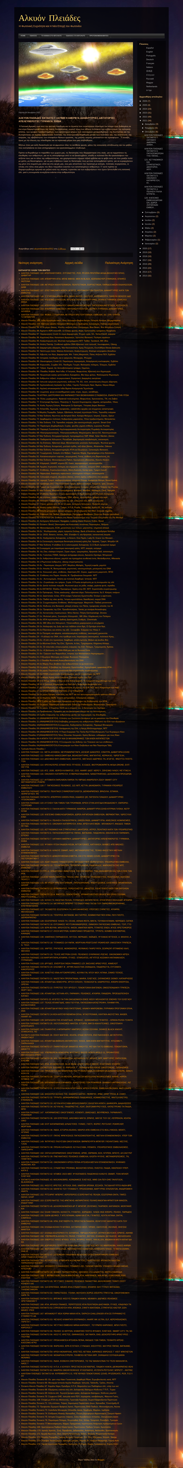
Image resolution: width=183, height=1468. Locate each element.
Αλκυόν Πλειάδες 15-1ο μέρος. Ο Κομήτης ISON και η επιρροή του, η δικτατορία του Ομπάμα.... (64, 708)
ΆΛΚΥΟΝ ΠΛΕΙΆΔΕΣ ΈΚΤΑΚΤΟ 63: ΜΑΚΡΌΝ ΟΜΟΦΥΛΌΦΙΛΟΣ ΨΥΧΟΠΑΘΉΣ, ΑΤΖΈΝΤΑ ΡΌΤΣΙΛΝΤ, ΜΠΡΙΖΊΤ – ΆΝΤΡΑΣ (77, 1370)
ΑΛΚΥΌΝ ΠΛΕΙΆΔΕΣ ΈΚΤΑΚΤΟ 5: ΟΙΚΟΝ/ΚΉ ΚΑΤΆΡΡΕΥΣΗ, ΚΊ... (153, 178)
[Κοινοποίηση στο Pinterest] (82, 248)
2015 (145, 268)
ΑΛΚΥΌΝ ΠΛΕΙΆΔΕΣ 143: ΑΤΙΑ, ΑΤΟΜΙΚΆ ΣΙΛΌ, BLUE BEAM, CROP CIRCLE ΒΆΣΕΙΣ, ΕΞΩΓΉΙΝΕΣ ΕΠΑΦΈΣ (70, 1064)
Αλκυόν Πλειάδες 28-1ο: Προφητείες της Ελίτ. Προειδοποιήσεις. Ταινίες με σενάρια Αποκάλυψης (64, 609)
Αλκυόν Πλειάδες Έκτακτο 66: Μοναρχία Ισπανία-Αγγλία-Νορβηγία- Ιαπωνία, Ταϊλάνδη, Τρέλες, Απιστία (67, 1383)
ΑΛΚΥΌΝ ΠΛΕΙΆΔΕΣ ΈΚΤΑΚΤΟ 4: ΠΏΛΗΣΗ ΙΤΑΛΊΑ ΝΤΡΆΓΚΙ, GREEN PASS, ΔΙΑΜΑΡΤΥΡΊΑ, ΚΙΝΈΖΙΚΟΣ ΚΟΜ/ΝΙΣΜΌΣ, (76, 820)
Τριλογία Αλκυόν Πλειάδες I (33, 749)
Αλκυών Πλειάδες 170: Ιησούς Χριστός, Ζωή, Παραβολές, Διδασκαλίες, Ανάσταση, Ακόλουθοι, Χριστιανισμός (69, 1430)
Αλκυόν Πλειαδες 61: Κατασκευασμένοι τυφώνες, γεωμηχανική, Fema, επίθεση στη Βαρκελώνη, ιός (65, 456)
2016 (145, 264)
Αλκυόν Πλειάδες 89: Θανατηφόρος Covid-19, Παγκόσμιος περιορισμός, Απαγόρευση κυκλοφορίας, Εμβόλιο (69, 361)
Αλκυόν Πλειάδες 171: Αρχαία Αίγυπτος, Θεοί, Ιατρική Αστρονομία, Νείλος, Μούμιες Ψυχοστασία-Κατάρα (67, 1434)
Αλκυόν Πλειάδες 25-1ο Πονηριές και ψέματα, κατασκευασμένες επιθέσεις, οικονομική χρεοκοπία (64, 633)
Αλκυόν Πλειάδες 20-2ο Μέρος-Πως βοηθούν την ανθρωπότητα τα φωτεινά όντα (57, 664)
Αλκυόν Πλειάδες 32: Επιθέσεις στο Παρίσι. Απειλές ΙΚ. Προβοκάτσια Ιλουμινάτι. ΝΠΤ (59, 575)
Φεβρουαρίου (151, 240)
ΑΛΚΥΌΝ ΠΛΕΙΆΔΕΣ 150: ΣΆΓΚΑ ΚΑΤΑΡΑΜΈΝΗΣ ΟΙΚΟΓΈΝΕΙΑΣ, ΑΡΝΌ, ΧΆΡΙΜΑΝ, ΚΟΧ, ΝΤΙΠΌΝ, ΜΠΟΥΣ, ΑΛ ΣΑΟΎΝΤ (76, 1153)
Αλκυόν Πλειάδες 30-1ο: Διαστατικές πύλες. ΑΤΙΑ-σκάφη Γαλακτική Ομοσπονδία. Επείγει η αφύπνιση (66, 596)
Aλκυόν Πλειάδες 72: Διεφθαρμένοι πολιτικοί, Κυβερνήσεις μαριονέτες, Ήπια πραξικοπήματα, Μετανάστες (68, 419)
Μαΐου (148, 228)
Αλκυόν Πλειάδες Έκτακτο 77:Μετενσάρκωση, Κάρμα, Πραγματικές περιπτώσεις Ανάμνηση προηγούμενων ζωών (71, 1423)
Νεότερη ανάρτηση (30, 262)
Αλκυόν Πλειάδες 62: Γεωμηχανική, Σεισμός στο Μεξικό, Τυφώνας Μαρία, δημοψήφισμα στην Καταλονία (67, 453)
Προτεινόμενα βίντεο (98, 36)
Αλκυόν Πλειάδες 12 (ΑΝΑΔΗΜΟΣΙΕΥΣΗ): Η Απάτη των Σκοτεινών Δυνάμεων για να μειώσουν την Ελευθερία (70, 718)
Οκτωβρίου (150, 132)
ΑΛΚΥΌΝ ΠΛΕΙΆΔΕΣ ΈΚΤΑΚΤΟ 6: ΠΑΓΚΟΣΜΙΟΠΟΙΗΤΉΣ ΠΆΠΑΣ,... (153, 152)
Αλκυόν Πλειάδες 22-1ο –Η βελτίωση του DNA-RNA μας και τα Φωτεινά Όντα (55, 650)
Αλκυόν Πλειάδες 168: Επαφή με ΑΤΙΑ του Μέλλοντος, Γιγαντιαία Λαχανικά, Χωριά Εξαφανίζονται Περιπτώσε (69, 1400)
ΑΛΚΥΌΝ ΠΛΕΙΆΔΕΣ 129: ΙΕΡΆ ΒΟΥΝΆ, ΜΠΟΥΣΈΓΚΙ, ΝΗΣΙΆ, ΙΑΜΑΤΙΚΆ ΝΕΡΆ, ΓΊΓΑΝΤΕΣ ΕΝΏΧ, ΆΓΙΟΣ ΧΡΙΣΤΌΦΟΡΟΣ (76, 927)
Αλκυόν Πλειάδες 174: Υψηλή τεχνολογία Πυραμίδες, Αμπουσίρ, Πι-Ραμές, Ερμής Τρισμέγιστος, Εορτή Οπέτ (69, 1444)
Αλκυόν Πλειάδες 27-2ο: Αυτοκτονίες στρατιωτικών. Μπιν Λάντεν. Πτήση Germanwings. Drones (64, 613)
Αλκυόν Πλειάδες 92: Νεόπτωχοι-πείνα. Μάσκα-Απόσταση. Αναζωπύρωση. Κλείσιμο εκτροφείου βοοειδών (68, 351)
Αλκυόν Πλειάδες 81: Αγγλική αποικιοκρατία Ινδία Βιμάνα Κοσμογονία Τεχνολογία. (57, 388)
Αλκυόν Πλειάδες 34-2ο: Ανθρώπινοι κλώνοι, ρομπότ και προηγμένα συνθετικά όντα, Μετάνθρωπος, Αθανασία (70, 558)
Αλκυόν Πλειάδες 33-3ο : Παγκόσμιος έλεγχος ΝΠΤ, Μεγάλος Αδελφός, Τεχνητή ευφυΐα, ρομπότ (63, 565)
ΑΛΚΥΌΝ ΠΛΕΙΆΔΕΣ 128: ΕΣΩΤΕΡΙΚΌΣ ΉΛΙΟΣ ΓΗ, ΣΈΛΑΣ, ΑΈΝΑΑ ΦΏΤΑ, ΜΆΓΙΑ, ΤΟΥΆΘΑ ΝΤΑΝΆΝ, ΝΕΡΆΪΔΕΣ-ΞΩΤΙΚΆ (77, 921)
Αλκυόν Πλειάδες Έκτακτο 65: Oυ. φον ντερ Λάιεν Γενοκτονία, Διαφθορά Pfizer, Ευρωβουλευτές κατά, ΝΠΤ (68, 1379)
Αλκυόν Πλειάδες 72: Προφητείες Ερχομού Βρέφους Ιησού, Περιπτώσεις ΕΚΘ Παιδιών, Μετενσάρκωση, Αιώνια (70, 1406)
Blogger (101, 1460)
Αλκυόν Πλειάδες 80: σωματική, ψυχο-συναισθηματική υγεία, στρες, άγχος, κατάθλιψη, (60, 392)
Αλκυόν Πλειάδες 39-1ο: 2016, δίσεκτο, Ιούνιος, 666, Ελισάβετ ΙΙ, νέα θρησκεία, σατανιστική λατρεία (65, 534)
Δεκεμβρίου (150, 124)
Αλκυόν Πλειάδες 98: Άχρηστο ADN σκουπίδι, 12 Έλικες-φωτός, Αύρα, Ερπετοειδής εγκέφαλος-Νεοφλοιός (68, 331)
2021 (145, 120)
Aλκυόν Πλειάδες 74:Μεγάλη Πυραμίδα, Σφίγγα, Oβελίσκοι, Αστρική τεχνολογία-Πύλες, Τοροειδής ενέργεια (68, 412)
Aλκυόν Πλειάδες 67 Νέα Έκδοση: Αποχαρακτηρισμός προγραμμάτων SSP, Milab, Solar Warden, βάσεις (67, 436)
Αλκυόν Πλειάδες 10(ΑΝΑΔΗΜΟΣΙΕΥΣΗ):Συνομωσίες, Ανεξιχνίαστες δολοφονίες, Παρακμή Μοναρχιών (67, 725)
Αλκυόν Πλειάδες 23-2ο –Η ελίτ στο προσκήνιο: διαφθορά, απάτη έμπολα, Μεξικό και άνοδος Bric (64, 640)
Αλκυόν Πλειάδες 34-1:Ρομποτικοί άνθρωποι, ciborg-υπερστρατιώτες (52, 562)
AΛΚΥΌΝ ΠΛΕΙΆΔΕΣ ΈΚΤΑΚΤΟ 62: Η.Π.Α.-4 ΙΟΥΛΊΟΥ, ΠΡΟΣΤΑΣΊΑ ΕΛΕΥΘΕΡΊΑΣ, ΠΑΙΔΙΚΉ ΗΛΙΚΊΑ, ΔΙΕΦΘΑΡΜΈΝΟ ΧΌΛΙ (77, 1367)
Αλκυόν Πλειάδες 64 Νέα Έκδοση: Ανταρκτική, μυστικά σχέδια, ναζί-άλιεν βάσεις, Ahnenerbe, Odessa (66, 446)
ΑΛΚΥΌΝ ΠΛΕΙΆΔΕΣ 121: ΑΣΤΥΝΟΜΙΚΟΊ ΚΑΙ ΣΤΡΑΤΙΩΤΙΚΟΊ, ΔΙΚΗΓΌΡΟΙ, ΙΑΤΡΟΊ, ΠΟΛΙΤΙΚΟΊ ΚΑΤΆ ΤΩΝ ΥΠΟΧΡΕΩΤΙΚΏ (77, 829)
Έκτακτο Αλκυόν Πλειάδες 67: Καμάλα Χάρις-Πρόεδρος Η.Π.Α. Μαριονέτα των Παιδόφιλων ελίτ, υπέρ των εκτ (70, 1386)
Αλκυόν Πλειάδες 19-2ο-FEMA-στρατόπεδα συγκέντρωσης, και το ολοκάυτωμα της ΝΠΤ (60, 674)
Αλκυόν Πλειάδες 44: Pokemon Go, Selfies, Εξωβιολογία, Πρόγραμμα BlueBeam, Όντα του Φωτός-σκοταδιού (70, 514)
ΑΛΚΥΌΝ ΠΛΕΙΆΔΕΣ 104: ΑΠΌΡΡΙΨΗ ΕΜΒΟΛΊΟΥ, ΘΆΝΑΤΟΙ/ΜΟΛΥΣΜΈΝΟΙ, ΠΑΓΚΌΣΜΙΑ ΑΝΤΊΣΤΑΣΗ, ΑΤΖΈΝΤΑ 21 (74, 305)
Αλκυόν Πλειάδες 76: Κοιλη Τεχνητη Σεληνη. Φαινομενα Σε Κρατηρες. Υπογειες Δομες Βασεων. (63, 405)
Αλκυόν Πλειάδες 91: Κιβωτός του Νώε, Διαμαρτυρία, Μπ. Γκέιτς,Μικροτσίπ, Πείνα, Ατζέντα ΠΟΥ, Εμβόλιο (68, 354)
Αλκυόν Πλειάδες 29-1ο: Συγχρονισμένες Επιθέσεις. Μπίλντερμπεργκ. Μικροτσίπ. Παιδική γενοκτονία (66, 602)
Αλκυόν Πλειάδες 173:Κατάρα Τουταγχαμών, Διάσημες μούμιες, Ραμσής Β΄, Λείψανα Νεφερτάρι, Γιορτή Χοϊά (70, 1440)
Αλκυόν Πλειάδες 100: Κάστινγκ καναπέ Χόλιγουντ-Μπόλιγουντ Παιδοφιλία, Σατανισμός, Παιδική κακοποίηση (70, 324)
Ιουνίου (148, 224)
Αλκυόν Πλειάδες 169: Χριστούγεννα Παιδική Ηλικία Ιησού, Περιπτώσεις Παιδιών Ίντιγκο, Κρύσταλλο (66, 1427)
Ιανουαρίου (150, 243)
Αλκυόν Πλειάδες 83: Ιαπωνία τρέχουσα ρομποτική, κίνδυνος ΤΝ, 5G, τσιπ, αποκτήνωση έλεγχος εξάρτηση (69, 382)
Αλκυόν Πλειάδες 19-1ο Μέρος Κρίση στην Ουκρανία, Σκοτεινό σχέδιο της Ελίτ (56, 677)
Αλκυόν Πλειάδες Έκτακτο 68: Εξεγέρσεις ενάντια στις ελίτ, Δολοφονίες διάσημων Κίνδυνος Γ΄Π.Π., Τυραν (68, 1389)
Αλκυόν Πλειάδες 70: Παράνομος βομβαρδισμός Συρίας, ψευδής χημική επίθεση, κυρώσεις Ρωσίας (65, 426)
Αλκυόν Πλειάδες (49, 18)
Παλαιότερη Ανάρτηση (119, 262)
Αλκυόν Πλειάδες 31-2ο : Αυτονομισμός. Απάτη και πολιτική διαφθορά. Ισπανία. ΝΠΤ (59, 579)
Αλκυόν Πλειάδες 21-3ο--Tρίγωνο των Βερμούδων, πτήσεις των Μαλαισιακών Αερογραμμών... (63, 653)
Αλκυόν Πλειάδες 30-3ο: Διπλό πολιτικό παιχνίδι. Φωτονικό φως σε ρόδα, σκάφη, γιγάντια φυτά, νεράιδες (68, 585)
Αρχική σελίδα (74, 262)
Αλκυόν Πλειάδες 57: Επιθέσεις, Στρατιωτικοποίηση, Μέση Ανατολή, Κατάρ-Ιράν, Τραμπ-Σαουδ (64, 470)
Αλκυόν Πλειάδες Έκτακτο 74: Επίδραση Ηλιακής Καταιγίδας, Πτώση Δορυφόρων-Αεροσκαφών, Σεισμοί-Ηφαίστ (71, 1413)
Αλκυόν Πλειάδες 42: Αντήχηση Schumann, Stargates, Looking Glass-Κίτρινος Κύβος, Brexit (62, 521)
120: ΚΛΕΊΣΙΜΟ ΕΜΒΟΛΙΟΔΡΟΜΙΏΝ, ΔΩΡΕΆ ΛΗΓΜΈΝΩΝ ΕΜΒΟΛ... (153, 203)
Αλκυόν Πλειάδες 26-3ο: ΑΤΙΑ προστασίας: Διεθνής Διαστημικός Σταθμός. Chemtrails (59, 619)
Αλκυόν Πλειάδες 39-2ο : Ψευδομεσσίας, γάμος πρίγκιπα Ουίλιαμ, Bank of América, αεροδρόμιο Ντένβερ (68, 531)
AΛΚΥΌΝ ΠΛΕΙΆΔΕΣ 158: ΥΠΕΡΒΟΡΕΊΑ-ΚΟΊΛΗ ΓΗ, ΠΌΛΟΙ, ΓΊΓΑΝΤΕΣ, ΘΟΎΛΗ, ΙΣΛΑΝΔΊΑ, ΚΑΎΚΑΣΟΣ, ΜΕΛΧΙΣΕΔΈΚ (76, 1236)
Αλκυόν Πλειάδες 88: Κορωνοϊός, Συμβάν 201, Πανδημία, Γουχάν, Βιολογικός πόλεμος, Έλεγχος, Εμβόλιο (68, 365)
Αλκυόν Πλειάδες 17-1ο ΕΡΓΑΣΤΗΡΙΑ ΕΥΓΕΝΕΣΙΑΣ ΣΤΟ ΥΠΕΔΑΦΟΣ (52, 691)
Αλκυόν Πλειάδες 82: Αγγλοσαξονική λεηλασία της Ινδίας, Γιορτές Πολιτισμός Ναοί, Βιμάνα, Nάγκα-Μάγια (68, 385)
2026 (145, 101)
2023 (145, 113)
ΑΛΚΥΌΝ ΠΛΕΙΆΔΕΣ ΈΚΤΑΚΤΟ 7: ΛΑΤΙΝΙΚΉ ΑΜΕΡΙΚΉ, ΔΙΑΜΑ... (153, 140)
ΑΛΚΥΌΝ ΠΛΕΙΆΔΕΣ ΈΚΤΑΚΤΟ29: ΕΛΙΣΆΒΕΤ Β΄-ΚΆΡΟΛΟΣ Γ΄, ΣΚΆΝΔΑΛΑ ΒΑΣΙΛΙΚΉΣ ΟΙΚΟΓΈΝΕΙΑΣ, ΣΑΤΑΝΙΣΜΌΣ (75, 1067)
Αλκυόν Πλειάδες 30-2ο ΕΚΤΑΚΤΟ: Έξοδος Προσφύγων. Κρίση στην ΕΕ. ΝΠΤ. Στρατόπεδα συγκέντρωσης (69, 589)
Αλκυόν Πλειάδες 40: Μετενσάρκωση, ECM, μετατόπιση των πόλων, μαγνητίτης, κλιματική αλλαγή (65, 528)
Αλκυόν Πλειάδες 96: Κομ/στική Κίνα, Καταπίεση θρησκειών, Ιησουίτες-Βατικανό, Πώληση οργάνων (65, 337)
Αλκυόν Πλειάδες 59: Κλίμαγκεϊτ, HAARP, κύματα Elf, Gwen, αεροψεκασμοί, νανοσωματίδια (61, 463)
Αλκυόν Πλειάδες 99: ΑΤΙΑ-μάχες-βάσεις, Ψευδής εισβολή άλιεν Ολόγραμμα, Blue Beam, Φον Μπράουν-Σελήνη (71, 327)
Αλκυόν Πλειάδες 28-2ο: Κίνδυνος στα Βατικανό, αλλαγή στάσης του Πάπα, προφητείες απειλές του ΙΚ (67, 606)
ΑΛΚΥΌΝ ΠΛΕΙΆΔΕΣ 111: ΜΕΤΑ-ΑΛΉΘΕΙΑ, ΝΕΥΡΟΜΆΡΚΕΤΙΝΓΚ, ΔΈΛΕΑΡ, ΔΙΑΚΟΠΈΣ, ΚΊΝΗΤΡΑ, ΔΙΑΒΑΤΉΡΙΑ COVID (75, 752)
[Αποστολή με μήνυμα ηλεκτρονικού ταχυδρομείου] (71, 248)
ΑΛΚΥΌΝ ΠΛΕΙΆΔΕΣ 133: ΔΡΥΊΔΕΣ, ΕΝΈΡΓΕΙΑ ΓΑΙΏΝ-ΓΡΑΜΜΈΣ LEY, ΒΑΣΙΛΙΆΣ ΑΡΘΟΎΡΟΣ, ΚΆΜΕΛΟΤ (69, 963)
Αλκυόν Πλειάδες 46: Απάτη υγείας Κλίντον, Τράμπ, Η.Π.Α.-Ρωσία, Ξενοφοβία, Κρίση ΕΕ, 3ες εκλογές (66, 507)
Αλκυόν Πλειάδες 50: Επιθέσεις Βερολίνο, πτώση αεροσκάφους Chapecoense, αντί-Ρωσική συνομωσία (67, 494)
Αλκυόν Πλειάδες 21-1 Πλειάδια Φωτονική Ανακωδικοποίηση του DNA (52, 660)
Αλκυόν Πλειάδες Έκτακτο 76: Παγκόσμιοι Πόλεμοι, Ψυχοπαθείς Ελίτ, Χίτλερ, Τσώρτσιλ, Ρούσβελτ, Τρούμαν (69, 1420)
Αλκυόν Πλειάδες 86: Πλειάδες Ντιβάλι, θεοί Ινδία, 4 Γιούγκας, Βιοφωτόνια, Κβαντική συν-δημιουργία (66, 371)
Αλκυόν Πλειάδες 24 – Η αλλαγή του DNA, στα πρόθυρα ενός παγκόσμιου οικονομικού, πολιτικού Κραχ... (68, 636)
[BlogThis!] (74, 248)
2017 (145, 260)
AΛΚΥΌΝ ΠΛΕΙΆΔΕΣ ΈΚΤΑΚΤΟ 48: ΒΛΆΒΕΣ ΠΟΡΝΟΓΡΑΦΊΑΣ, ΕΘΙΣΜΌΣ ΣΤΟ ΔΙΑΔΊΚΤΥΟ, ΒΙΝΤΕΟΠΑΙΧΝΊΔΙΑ (71, 1272)
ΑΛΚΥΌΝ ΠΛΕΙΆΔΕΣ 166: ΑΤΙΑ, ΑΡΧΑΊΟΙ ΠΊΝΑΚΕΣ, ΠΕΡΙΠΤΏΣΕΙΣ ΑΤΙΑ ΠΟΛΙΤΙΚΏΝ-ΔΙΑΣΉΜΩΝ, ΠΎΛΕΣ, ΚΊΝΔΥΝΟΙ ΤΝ (76, 1304)
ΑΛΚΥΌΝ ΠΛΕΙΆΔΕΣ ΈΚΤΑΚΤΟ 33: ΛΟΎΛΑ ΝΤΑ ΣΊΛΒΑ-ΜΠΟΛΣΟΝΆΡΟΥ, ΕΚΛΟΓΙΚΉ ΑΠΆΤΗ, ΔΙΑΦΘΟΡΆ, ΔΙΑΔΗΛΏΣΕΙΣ (76, 1103)
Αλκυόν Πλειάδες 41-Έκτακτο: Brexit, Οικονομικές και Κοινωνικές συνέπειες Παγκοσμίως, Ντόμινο (64, 524)
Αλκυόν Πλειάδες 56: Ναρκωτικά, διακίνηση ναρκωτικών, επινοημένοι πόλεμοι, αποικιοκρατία (62, 473)
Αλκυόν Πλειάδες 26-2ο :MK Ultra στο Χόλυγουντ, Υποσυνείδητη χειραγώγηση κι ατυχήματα (62, 623)
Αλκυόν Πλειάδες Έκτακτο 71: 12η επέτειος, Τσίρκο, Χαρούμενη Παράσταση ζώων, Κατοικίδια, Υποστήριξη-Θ (70, 1403)
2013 (145, 276)
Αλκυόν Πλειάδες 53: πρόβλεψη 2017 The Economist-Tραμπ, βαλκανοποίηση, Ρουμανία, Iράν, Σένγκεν (67, 484)
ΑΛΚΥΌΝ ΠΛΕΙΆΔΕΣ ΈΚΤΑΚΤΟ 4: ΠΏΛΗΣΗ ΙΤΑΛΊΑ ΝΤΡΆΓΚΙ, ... (153, 190)
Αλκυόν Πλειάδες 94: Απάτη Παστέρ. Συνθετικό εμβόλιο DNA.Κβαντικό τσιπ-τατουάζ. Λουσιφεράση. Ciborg (69, 344)
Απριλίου (149, 232)
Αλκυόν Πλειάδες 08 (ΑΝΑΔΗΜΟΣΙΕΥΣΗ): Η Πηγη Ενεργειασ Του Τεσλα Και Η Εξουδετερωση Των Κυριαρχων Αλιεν (73, 732)
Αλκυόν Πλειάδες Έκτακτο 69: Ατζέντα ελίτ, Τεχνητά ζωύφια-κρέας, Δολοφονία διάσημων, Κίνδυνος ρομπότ (68, 1393)
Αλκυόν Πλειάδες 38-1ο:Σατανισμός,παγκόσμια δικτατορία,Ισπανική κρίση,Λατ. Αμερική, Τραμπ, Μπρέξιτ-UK (69, 541)
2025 (145, 105)
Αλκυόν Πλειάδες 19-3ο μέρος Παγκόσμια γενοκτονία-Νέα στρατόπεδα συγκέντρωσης (59, 670)
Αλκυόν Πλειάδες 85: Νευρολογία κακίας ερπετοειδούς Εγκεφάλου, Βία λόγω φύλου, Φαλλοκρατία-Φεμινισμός (70, 375)
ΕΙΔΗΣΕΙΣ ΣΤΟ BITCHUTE (75, 36)
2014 (145, 272)
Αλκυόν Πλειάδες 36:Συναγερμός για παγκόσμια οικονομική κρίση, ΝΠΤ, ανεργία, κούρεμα (61, 548)
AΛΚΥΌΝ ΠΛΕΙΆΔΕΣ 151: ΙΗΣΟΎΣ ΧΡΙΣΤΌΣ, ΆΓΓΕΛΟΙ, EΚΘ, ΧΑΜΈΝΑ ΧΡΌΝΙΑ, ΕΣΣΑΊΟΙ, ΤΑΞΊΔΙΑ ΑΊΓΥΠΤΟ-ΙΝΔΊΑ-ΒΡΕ (76, 1185)
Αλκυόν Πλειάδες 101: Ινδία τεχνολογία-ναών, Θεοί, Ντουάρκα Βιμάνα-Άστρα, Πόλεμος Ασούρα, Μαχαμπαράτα (70, 320)
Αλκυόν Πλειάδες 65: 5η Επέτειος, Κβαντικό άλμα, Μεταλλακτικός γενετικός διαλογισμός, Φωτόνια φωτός (68, 443)
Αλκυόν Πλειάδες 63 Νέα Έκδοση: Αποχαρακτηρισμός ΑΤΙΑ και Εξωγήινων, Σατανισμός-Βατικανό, (64, 450)
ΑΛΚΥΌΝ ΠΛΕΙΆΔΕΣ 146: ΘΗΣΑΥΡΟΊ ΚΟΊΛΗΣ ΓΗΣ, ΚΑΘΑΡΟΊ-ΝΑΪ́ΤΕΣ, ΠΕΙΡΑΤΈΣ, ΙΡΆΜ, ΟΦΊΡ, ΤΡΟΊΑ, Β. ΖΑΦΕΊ (73, 1094)
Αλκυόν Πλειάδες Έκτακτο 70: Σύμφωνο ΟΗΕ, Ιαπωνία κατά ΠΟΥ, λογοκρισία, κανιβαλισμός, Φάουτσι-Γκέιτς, (70, 1396)
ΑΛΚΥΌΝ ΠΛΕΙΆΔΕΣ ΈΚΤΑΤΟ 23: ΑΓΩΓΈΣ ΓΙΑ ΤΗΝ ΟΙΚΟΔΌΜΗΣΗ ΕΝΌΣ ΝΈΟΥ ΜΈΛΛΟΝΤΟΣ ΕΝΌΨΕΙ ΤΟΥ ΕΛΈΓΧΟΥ (76, 999)
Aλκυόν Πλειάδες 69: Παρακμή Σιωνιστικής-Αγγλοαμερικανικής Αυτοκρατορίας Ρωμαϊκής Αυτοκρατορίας (67, 429)
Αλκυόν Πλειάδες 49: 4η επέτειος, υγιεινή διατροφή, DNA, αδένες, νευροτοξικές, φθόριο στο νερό (64, 497)
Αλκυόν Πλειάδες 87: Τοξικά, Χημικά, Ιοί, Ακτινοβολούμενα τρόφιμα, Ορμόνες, (55, 368)
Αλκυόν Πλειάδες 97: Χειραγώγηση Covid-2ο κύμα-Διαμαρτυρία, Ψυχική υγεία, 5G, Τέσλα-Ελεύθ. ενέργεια (68, 334)
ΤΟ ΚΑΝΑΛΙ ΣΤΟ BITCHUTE (51, 36)
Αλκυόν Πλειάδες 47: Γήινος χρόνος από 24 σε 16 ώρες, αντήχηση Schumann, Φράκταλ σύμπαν (64, 504)
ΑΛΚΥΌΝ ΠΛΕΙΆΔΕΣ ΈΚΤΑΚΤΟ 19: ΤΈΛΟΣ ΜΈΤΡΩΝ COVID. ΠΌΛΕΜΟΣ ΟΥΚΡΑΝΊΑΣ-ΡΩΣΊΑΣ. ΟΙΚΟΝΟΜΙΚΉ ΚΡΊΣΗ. (75, 954)
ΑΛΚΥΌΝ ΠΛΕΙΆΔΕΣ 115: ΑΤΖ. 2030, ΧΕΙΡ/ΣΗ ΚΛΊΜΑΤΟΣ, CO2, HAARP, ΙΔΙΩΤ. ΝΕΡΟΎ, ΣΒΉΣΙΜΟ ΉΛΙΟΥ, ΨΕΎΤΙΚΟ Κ (76, 770)
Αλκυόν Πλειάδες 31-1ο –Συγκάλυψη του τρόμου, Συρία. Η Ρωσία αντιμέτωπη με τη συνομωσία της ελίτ (67, 582)
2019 (145, 252)
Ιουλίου (148, 220)
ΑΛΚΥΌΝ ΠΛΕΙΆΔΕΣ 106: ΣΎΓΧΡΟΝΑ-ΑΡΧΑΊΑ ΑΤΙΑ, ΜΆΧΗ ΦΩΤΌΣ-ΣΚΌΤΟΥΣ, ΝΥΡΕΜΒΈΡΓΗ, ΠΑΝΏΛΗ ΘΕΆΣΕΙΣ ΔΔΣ (76, 296)
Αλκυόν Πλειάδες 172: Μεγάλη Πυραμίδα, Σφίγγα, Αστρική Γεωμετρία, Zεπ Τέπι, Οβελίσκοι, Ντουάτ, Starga (69, 1437)
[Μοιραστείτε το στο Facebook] (80, 248)
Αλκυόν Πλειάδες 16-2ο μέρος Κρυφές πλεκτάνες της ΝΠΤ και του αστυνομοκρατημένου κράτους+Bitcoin (68, 694)
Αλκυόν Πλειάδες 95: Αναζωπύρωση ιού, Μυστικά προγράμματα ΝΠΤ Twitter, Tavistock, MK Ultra (64, 341)
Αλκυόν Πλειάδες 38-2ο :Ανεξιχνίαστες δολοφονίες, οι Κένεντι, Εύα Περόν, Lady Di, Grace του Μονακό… (68, 538)
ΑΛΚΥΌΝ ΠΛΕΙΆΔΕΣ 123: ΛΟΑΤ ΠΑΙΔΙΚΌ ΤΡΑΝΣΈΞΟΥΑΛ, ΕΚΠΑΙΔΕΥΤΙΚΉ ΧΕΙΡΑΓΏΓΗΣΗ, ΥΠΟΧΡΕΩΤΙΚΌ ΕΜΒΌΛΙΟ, (75, 862)
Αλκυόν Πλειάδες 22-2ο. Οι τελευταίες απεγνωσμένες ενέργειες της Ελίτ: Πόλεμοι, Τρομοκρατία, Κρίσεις (67, 647)
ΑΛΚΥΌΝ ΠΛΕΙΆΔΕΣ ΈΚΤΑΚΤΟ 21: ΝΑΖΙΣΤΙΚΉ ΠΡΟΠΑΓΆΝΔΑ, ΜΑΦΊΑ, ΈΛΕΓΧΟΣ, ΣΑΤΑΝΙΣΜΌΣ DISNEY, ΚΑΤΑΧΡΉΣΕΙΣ (77, 978)
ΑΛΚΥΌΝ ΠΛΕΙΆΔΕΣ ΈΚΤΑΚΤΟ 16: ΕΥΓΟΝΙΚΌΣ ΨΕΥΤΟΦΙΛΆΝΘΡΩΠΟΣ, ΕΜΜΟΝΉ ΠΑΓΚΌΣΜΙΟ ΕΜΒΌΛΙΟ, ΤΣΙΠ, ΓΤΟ (76, 924)
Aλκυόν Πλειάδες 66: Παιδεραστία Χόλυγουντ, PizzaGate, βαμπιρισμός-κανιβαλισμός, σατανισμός (65, 439)
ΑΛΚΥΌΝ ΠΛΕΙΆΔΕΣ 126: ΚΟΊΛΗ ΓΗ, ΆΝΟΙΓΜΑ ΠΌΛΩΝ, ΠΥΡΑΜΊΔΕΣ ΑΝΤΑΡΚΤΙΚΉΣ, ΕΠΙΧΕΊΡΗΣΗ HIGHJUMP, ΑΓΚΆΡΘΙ (76, 900)
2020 (145, 248)
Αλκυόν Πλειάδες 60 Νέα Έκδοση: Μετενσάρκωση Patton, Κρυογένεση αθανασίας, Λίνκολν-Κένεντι (65, 460)
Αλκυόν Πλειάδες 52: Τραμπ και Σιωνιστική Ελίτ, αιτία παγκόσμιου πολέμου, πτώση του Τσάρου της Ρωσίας (69, 487)
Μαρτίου (149, 236)
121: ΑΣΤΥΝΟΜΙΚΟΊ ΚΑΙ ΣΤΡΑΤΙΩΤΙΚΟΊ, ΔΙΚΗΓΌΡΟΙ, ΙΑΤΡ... (153, 164)
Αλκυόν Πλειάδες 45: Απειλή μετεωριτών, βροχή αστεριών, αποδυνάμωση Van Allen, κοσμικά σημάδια (66, 511)
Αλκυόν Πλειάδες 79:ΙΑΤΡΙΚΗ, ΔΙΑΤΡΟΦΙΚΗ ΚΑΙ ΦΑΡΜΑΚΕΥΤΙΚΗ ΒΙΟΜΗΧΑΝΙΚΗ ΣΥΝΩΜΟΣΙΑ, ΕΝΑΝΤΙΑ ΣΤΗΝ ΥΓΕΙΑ (75, 395)
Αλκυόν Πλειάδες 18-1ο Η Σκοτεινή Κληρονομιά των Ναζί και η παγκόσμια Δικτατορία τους (61, 684)
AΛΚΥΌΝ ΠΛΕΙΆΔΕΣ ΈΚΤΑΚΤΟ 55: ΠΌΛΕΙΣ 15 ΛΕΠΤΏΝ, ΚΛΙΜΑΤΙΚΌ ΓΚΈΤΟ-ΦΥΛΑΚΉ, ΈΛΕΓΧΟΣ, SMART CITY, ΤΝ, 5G (76, 1331)
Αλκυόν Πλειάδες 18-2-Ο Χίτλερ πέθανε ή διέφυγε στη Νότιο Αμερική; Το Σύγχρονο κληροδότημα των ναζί (68, 681)
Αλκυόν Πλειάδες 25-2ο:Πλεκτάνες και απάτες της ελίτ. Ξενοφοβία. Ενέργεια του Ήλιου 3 (60, 630)
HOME (23, 36)
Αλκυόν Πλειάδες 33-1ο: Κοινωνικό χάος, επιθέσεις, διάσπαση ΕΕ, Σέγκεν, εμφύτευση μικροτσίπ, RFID (67, 572)
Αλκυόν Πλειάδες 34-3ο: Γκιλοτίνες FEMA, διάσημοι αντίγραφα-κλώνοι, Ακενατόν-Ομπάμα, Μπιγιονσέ (66, 555)
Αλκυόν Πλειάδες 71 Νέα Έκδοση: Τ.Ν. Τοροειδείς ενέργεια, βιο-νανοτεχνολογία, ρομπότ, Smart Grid (66, 422)
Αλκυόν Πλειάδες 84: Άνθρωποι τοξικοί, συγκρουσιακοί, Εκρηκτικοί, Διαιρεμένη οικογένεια (61, 378)
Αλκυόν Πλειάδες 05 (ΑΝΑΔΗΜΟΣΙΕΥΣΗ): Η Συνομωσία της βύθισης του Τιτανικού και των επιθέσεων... (67, 742)
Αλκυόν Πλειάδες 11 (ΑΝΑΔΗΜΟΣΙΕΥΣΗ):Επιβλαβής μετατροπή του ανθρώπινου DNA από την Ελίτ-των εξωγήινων (73, 721)
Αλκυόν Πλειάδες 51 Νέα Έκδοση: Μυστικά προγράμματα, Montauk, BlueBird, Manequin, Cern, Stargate (68, 490)
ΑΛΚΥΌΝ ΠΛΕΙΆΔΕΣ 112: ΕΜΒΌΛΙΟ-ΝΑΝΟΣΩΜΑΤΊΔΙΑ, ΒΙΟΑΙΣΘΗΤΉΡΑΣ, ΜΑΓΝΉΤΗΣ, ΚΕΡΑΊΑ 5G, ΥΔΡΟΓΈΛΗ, (73, 755)
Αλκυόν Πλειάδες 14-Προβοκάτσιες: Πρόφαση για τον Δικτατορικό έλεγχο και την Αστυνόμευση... (64, 711)
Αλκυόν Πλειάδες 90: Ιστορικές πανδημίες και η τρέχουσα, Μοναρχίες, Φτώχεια (56, 358)
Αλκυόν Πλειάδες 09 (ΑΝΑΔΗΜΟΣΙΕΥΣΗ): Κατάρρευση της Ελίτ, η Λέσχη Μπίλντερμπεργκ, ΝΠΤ (64, 728)
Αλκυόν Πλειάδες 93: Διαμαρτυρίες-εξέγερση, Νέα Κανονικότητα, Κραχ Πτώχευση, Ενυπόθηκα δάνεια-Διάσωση (70, 348)
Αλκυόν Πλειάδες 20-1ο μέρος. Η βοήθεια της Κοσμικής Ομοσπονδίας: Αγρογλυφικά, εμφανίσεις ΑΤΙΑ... (67, 667)
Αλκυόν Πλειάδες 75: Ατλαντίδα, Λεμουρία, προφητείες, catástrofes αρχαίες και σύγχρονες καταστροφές (67, 409)
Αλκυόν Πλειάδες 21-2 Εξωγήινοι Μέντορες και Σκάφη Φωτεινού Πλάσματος (55, 657)
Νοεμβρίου (150, 128)
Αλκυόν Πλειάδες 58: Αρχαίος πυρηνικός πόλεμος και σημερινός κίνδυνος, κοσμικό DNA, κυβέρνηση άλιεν (68, 467)
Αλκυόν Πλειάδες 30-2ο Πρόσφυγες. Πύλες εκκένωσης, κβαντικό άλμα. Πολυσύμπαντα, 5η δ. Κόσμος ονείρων (70, 592)
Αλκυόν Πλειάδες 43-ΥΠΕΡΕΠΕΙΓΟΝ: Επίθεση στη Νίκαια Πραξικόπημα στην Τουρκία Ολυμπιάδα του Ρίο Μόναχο (72, 517)
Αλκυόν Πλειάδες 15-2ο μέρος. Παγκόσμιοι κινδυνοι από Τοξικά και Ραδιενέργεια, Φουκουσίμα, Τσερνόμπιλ (68, 704)
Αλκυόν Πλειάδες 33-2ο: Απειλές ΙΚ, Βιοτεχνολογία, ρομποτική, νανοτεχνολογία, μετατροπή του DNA (66, 568)
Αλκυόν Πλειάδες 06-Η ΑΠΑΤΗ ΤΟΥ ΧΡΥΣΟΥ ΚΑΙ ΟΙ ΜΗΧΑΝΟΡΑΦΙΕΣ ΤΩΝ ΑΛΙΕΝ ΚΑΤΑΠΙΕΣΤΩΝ (65, 738)
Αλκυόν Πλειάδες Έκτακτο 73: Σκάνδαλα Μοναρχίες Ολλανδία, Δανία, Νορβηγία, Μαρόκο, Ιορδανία (65, 1410)
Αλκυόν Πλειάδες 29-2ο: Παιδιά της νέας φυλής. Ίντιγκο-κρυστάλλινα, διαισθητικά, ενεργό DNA (63, 599)
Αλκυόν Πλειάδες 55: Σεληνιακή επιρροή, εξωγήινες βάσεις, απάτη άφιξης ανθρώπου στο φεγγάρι (64, 477)
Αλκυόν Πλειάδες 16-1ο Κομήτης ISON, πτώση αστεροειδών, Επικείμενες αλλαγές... (58, 698)
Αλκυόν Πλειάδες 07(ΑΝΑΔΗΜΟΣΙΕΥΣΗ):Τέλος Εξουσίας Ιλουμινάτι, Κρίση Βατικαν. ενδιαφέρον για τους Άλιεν (70, 735)
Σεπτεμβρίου (151, 212)
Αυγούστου (150, 216)
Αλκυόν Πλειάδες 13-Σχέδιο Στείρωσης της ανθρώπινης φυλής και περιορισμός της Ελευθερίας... (64, 715)
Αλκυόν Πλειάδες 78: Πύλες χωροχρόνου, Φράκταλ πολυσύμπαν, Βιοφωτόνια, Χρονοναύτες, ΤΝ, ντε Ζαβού (69, 399)
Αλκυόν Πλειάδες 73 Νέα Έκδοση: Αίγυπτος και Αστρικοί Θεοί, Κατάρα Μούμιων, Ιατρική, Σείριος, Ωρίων (67, 416)
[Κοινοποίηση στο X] (77, 248)
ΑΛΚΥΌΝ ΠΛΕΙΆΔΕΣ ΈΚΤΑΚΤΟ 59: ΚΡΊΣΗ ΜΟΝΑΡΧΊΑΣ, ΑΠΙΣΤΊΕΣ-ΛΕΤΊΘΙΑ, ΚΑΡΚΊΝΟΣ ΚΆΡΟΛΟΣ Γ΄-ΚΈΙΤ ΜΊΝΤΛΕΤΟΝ (77, 1352)
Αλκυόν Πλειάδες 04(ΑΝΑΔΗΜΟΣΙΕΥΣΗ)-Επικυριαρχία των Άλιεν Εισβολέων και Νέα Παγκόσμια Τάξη (66, 745)
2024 (145, 109)
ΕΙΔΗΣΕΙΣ (33, 36)
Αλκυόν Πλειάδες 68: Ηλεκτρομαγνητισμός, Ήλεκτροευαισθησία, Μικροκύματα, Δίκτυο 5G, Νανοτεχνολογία (68, 433)
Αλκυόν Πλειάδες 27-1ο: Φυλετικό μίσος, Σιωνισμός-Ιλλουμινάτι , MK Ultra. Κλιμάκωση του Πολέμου (66, 616)
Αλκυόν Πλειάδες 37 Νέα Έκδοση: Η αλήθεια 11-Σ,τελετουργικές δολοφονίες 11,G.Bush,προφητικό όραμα (68, 545)
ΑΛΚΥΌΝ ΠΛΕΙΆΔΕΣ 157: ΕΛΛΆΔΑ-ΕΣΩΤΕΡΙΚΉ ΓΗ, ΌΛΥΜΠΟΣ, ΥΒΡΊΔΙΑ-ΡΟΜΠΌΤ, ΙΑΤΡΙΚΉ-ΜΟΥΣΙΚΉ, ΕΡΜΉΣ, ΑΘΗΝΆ (77, 1233)
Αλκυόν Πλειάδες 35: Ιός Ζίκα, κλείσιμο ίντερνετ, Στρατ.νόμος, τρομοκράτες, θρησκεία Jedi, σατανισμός (67, 551)
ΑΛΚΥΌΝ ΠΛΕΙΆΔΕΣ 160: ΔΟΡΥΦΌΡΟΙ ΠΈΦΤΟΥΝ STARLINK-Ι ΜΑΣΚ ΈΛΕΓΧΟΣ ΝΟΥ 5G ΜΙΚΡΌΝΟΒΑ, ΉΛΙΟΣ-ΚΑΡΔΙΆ (76, 1245)
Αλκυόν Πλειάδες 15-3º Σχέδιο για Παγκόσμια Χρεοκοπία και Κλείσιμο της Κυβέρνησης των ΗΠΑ (64, 701)
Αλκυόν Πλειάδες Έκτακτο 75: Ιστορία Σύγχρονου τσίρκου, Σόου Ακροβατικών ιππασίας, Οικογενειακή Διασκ (69, 1417)
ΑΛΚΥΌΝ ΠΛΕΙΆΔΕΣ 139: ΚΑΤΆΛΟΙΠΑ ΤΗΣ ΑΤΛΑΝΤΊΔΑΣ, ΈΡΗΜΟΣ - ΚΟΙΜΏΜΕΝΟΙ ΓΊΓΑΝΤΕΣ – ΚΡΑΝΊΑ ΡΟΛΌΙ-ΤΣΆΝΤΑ (77, 1020)
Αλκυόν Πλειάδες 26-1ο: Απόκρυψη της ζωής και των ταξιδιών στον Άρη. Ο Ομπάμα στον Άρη (63, 626)
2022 (145, 117)
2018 (145, 256)
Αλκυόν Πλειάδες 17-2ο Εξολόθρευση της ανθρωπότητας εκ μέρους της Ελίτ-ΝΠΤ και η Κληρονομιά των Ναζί (70, 687)
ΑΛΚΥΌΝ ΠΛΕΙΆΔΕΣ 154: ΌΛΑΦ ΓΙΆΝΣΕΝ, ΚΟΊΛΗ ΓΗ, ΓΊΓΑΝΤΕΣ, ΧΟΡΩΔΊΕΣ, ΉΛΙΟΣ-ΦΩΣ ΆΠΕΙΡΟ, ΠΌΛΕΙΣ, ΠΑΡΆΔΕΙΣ (76, 1212)
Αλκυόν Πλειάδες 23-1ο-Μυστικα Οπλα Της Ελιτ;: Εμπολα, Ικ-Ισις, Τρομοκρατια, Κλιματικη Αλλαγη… (66, 643)
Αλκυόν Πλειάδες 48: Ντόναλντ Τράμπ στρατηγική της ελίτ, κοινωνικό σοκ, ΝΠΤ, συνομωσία (62, 501)
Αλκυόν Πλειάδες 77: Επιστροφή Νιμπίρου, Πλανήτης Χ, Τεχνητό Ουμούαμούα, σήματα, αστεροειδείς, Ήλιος (69, 402)
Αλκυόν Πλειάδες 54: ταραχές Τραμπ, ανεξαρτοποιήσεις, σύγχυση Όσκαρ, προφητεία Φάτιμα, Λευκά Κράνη (69, 480)
